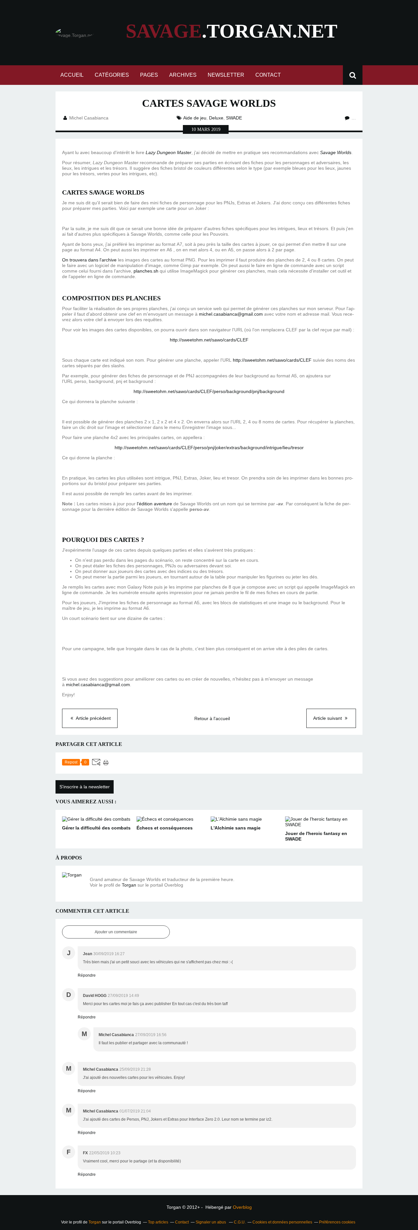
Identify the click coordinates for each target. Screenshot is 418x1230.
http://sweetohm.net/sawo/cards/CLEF (209, 339)
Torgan (129, 885)
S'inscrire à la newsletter (84, 786)
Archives (183, 75)
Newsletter (226, 75)
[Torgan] (73, 883)
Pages (149, 75)
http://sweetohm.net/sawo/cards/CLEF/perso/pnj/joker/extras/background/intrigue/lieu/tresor (209, 447)
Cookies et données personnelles (282, 1222)
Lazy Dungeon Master (168, 152)
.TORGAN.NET (231, 31)
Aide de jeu (194, 117)
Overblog (242, 1207)
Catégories (112, 75)
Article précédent (93, 718)
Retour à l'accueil (212, 718)
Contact (268, 75)
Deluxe (216, 117)
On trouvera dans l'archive (89, 259)
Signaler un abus (211, 1222)
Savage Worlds (335, 152)
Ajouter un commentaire (116, 932)
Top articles (158, 1222)
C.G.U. (240, 1222)
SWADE (234, 117)
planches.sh (146, 271)
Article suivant (328, 718)
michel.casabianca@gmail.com (231, 314)
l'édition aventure (154, 503)
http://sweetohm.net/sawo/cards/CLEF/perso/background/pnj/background (209, 391)
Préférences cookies (337, 1222)
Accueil (72, 75)
